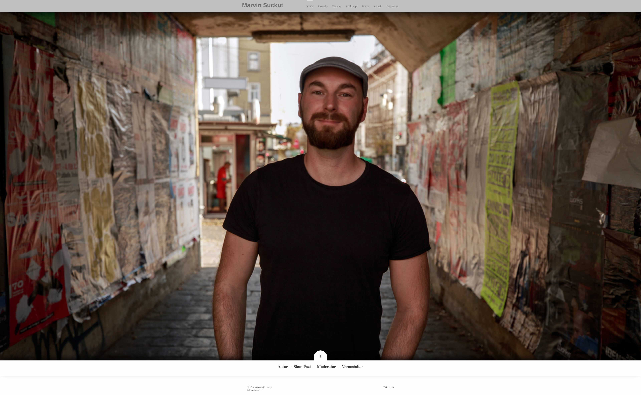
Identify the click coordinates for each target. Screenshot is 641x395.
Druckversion (256, 387)
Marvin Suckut (262, 5)
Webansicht (388, 387)
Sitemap (268, 387)
